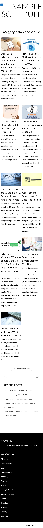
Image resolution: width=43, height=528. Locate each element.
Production (5, 485)
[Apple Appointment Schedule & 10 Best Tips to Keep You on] (32, 179)
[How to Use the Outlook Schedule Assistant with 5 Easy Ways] (32, 44)
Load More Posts (23, 368)
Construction (6, 463)
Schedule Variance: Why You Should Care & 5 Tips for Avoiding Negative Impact (11, 260)
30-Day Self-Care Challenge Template (18, 390)
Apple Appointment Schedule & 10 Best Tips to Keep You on (31, 196)
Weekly (4, 511)
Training (4, 507)
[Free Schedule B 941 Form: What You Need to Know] (11, 318)
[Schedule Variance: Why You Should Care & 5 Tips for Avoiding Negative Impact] (11, 244)
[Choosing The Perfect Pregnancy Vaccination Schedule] (32, 112)
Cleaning (4, 459)
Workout (4, 516)
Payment (4, 481)
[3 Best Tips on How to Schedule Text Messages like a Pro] (11, 112)
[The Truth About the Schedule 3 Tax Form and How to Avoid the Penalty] (11, 179)
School (3, 498)
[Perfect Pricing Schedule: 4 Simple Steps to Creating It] (32, 244)
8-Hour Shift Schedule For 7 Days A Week (19, 399)
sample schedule (21, 10)
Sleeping (4, 503)
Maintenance (6, 472)
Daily (3, 468)
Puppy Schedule (7, 490)
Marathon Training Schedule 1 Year (17, 395)
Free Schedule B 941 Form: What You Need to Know (11, 332)
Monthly (4, 476)
